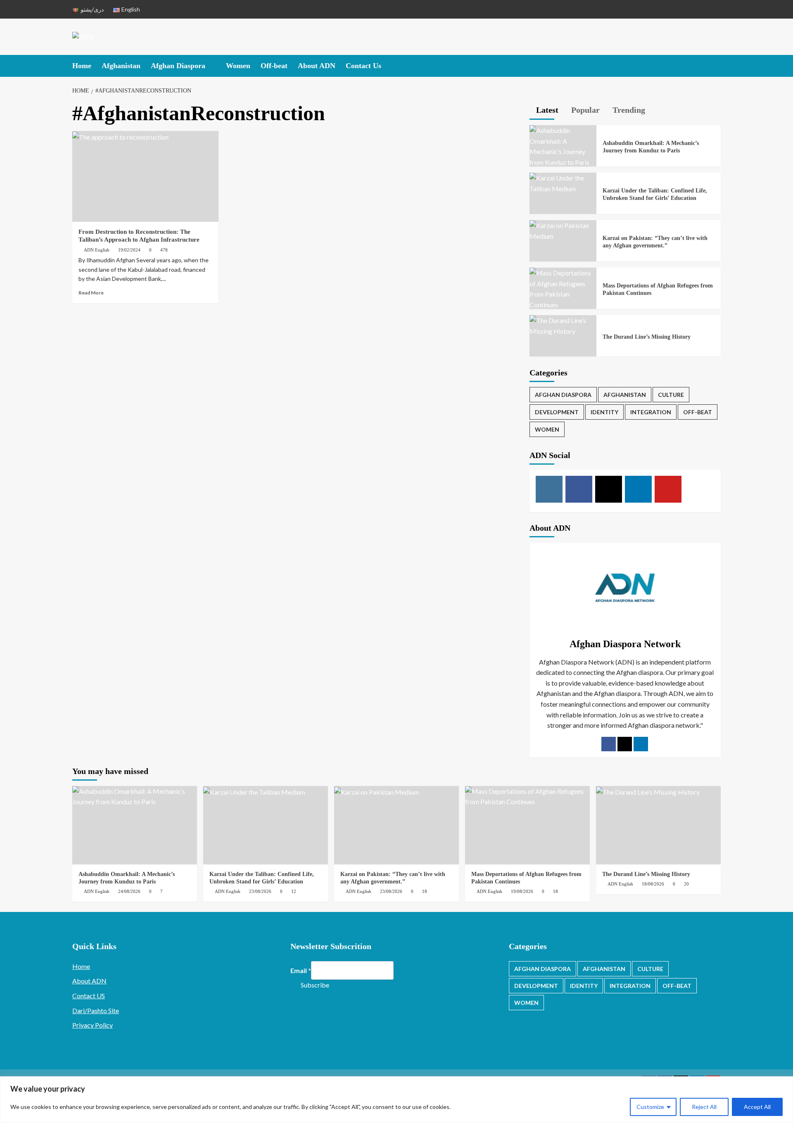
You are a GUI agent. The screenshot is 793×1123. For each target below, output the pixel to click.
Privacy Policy (92, 1025)
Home (81, 66)
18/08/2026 (653, 883)
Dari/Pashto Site (95, 1010)
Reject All (704, 1106)
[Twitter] (624, 744)
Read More (91, 293)
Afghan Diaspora (178, 66)
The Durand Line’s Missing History (647, 337)
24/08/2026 (129, 891)
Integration (650, 411)
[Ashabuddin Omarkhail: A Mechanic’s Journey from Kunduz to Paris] (562, 146)
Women (238, 66)
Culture (671, 394)
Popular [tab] (584, 109)
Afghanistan (121, 66)
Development (557, 411)
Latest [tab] (546, 109)
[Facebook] (608, 744)
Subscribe (315, 985)
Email (300, 970)
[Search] (715, 65)
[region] (396, 1099)
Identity (604, 411)
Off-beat (274, 66)
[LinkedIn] (641, 744)
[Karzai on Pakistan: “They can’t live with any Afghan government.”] (562, 230)
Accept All (757, 1106)
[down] (210, 66)
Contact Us (363, 66)
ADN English (96, 249)
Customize (650, 1106)
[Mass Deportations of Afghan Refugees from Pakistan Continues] (562, 288)
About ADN (316, 66)
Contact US (88, 996)
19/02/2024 (129, 249)
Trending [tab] (627, 109)
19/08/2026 (522, 891)
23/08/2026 (260, 891)
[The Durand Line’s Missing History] (562, 325)
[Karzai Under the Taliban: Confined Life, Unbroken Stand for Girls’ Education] (562, 182)
